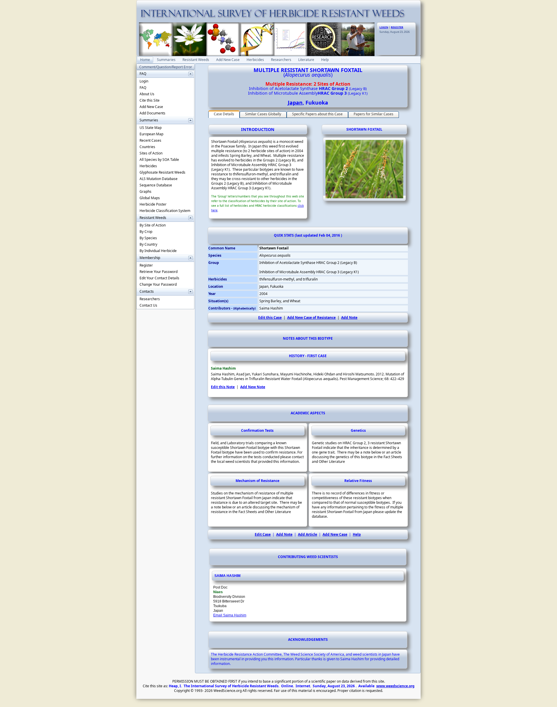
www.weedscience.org (395, 685)
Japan (295, 102)
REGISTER (397, 27)
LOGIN (383, 27)
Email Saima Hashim (229, 615)
